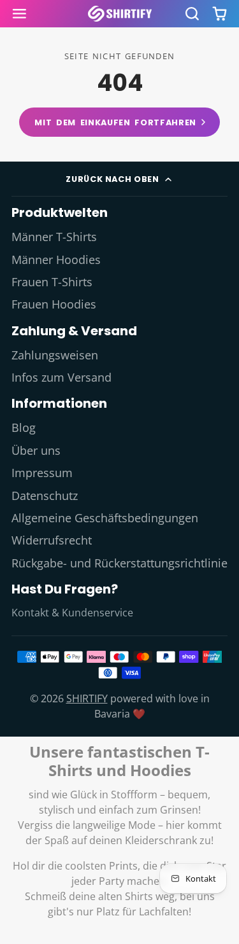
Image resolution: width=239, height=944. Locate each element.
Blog (23, 427)
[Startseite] (120, 14)
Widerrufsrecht (51, 540)
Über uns (36, 450)
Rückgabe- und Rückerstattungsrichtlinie (119, 563)
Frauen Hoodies (53, 304)
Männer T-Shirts (54, 236)
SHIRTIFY (87, 698)
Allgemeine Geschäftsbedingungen (104, 517)
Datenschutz (44, 495)
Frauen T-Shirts (51, 281)
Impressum (42, 472)
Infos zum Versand (61, 377)
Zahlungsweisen (54, 355)
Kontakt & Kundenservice (72, 613)
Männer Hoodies (56, 259)
